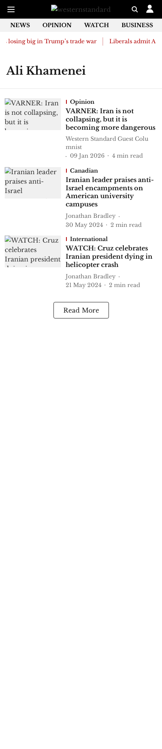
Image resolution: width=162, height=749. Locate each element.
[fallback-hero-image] (35, 129)
